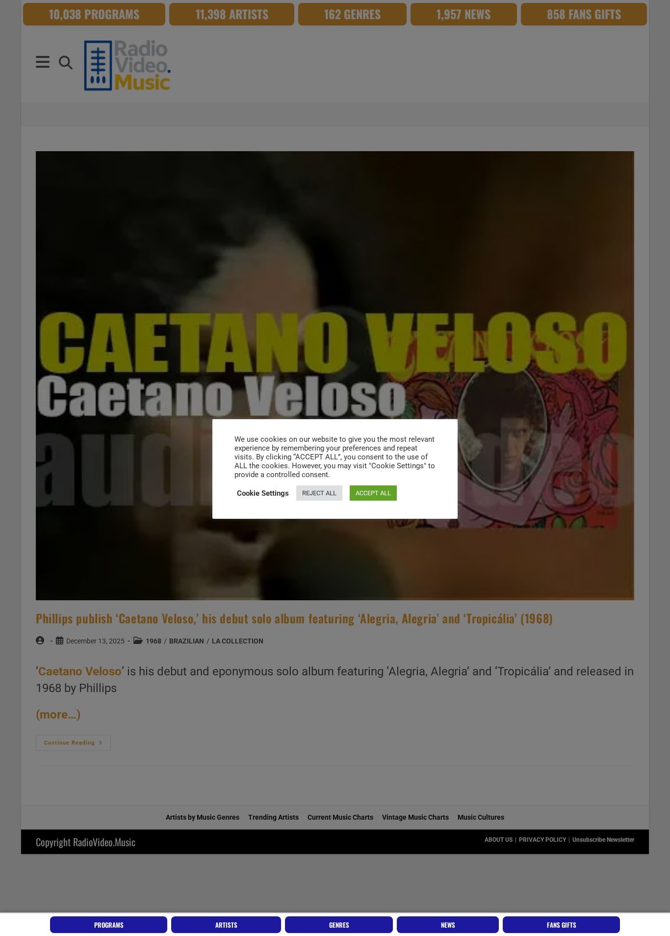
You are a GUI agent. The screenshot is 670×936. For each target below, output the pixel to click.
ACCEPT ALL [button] (373, 493)
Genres (339, 925)
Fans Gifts (561, 925)
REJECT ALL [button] (319, 493)
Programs (109, 925)
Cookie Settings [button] (263, 493)
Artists (226, 925)
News (448, 925)
